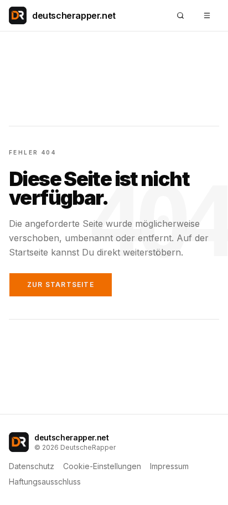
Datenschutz (31, 466)
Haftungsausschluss (45, 481)
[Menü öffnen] (207, 15)
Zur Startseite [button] (60, 284)
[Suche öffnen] (180, 15)
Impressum (169, 466)
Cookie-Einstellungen (102, 466)
